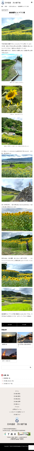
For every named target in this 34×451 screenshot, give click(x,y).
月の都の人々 (17, 404)
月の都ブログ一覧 (8, 383)
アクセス (17, 406)
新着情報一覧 (7, 378)
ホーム (17, 391)
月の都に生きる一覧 (9, 381)
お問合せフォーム (17, 409)
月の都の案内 (17, 396)
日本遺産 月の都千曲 (13, 3)
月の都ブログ (17, 414)
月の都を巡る (17, 398)
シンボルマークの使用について (17, 412)
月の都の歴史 (17, 393)
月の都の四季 (17, 401)
